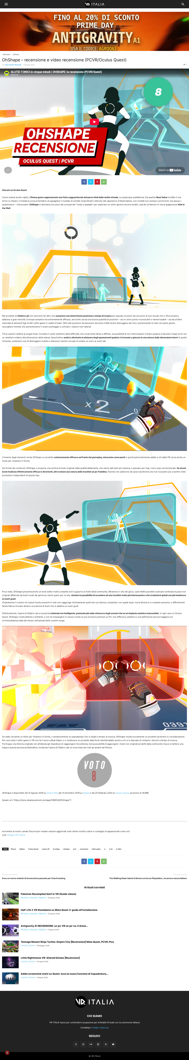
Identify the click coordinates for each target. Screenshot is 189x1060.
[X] (91, 182)
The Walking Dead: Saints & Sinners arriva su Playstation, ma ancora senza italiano (148, 878)
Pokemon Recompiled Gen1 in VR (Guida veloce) (48, 894)
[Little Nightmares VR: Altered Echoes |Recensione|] (10, 962)
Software (16, 54)
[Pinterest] (97, 182)
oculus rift (45, 849)
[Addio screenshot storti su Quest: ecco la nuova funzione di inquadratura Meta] (10, 978)
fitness (13, 849)
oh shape (56, 849)
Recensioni (6, 54)
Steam (85, 793)
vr (104, 849)
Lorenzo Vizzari (28, 945)
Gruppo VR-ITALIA (16, 835)
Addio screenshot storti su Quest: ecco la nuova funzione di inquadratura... (64, 973)
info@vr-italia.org (100, 1027)
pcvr (74, 849)
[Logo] (94, 1007)
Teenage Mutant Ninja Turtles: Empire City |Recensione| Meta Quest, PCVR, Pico (67, 941)
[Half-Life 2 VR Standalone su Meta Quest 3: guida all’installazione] (10, 915)
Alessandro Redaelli (13, 65)
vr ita (110, 849)
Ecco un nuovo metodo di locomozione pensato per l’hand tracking (33, 878)
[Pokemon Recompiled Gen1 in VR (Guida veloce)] (10, 899)
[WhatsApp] (104, 182)
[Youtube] (113, 1044)
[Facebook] (84, 182)
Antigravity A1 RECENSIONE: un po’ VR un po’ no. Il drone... (54, 926)
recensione (84, 849)
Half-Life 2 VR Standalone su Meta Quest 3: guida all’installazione (59, 910)
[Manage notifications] (7, 1053)
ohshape (66, 849)
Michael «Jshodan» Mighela (33, 897)
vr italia (118, 849)
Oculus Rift (51, 793)
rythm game (96, 849)
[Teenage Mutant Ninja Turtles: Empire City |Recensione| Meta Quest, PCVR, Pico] (10, 946)
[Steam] (91, 1044)
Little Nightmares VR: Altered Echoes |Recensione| (50, 957)
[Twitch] (98, 1044)
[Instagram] (83, 1044)
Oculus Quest (122, 793)
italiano (22, 849)
